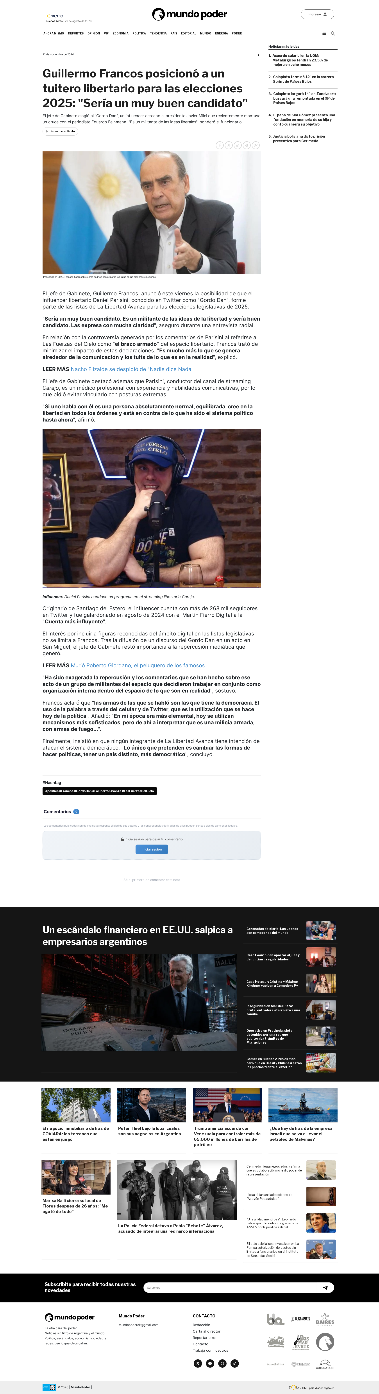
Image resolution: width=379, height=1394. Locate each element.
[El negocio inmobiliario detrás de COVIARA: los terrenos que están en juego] (76, 1105)
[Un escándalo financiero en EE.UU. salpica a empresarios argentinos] (139, 1002)
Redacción (201, 1325)
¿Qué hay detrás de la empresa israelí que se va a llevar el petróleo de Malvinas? (301, 1134)
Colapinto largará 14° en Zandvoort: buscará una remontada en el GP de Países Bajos (304, 98)
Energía (221, 33)
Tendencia (158, 33)
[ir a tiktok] (235, 1363)
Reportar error (205, 1337)
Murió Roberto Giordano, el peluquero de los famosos (138, 665)
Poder (237, 33)
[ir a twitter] (198, 1363)
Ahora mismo (53, 33)
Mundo (205, 33)
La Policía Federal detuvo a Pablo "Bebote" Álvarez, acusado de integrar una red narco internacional (170, 1228)
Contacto (200, 1344)
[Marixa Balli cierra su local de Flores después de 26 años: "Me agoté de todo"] (76, 1177)
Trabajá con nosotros (210, 1350)
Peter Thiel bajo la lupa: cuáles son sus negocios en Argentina (149, 1131)
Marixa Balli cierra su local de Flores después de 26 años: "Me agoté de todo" (75, 1206)
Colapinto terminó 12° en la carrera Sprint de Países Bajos (303, 79)
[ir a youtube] (210, 1363)
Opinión (94, 33)
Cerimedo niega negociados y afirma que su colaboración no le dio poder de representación (274, 1170)
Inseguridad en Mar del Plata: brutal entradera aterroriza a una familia (273, 1010)
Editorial (188, 33)
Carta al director (206, 1331)
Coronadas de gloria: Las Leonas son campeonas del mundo (272, 931)
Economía (121, 33)
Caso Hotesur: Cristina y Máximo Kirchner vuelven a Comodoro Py (272, 983)
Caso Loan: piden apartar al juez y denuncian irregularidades (273, 957)
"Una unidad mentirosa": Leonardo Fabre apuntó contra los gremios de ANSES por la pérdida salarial (273, 1223)
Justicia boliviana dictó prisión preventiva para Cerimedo (299, 139)
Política (139, 33)
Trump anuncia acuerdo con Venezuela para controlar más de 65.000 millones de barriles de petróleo (227, 1136)
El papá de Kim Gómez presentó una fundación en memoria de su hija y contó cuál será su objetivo (304, 119)
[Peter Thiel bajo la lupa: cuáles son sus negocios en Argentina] (151, 1105)
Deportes (76, 33)
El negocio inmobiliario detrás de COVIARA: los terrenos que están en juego (76, 1134)
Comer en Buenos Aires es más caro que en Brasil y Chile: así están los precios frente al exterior (274, 1063)
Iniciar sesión (152, 849)
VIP (106, 33)
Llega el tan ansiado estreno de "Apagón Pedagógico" (270, 1196)
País (174, 33)
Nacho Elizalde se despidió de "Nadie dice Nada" (132, 369)
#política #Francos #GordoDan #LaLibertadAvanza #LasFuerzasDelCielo (99, 791)
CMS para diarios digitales (318, 1388)
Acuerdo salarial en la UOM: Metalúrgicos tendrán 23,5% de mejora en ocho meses (300, 60)
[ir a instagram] (222, 1363)
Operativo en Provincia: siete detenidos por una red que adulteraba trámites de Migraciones (269, 1036)
